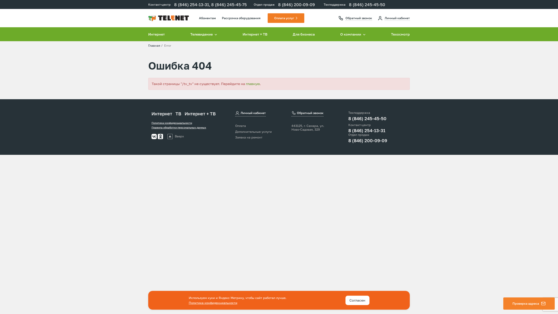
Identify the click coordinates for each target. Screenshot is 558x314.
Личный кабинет (397, 18)
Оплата (240, 126)
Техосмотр (400, 34)
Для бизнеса (304, 34)
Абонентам (207, 18)
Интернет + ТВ (255, 34)
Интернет (156, 34)
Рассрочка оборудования (241, 18)
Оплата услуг (284, 18)
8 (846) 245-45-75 (229, 4)
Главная (154, 45)
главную (253, 84)
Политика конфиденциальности (171, 123)
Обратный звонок (358, 18)
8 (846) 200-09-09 (296, 4)
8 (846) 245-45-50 (367, 4)
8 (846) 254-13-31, (192, 4)
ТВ (178, 113)
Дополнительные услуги (253, 131)
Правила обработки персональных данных (178, 127)
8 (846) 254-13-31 (366, 130)
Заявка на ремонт (248, 137)
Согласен (357, 300)
